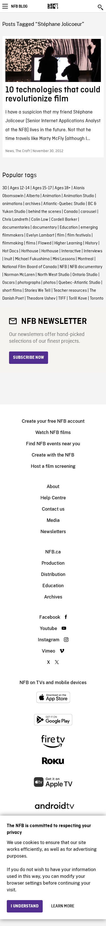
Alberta (33, 196)
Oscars (8, 283)
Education (69, 227)
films (30, 243)
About (53, 486)
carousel (88, 212)
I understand (25, 906)
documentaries (16, 227)
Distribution (53, 574)
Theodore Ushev (41, 298)
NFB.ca (53, 552)
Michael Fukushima (32, 259)
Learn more (62, 906)
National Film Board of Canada (29, 267)
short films (12, 290)
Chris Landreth (15, 219)
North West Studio (54, 275)
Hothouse (29, 251)
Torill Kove (78, 298)
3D (4, 188)
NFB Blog (19, 6)
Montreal (86, 259)
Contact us (53, 509)
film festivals (79, 235)
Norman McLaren (19, 275)
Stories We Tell (38, 290)
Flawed (44, 243)
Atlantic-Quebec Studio (64, 204)
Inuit (8, 259)
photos (49, 283)
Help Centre (53, 497)
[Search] (101, 7)
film (60, 235)
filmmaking (12, 243)
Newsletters (53, 531)
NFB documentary (86, 267)
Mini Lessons (64, 259)
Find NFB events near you (53, 443)
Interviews (93, 251)
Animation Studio (79, 196)
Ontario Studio (85, 275)
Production (53, 563)
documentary (45, 227)
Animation (51, 196)
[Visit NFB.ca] (62, 6)
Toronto (96, 298)
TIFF (62, 298)
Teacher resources (70, 290)
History (91, 243)
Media (53, 520)
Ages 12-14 (20, 188)
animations (12, 204)
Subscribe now (28, 357)
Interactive (71, 251)
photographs (29, 283)
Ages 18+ (63, 188)
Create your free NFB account (53, 421)
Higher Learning (68, 243)
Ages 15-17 (42, 188)
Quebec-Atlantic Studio (79, 283)
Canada (71, 212)
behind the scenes (44, 212)
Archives (53, 597)
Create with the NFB (53, 455)
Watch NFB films (53, 432)
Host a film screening (53, 466)
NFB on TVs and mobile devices (53, 682)
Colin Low (39, 219)
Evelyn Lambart (40, 235)
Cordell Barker (64, 219)
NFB (63, 267)
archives (32, 204)
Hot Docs (10, 251)
